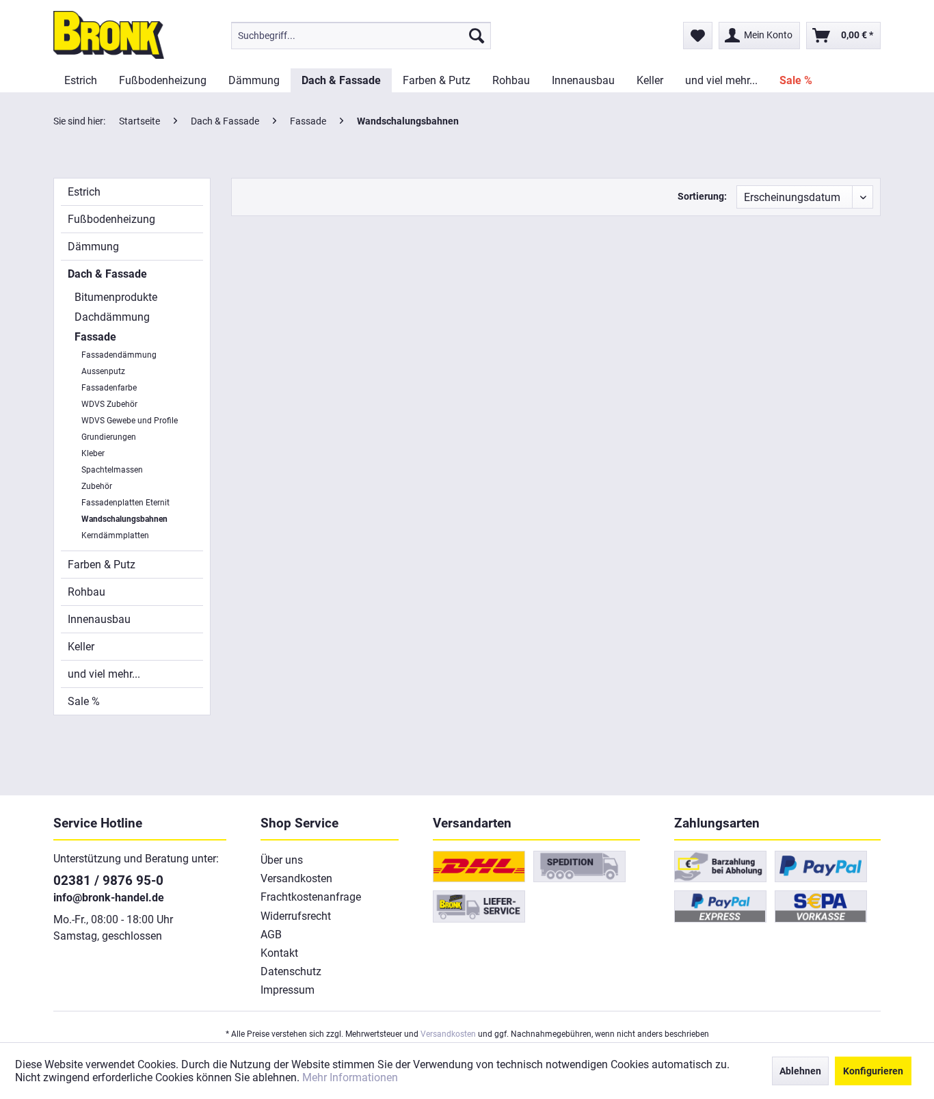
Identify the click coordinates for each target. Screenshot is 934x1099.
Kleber (93, 453)
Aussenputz (103, 371)
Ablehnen (800, 1070)
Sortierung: (702, 196)
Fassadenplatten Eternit (125, 502)
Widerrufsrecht (296, 916)
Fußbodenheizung (111, 219)
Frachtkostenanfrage (311, 896)
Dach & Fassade (107, 273)
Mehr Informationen (350, 1077)
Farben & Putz (101, 564)
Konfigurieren (873, 1070)
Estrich (84, 191)
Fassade (95, 336)
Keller (81, 646)
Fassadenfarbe (109, 388)
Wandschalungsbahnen (124, 519)
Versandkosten (296, 878)
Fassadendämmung (119, 355)
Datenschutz (291, 971)
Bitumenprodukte (116, 297)
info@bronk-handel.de (108, 897)
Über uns (282, 859)
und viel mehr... (104, 673)
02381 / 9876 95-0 (108, 880)
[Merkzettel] (697, 35)
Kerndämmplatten (115, 535)
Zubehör (96, 486)
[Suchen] (476, 35)
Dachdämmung (112, 316)
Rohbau (86, 591)
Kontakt (279, 952)
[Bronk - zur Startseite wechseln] (108, 35)
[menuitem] (361, 35)
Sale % (84, 701)
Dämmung (93, 246)
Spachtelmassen (112, 470)
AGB (271, 934)
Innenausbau (99, 619)
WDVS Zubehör (109, 404)
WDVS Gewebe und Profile (129, 420)
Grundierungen (108, 437)
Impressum (288, 989)
